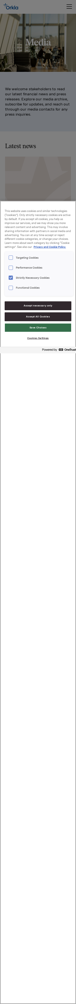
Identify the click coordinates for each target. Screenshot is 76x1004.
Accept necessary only (38, 305)
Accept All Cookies (38, 316)
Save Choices (38, 327)
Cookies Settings (38, 338)
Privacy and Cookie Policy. (50, 247)
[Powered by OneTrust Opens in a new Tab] (58, 350)
